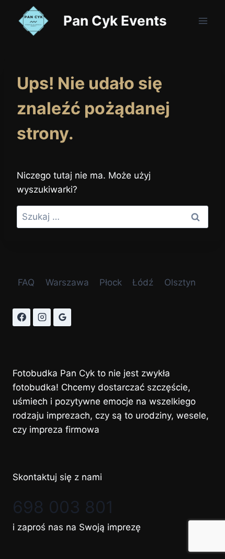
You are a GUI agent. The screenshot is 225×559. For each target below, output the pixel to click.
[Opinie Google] (62, 317)
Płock (110, 282)
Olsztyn (180, 282)
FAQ (26, 282)
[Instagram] (42, 317)
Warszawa (67, 282)
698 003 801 (63, 507)
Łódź (142, 282)
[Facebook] (21, 317)
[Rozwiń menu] (202, 21)
